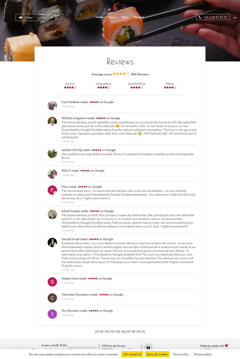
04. (113, 331)
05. (118, 331)
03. (107, 331)
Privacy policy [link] (203, 354)
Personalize (180, 354)
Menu (124, 17)
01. (97, 331)
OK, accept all (132, 354)
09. (139, 331)
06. (124, 331)
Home (99, 17)
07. (129, 331)
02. (102, 331)
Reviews (139, 17)
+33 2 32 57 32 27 (215, 17)
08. (133, 331)
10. (143, 331)
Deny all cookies (157, 354)
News (112, 17)
